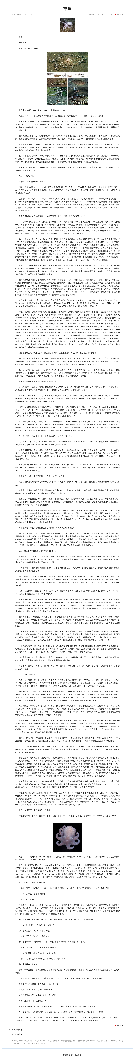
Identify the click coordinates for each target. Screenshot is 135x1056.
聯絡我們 (78, 1055)
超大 (112, 15)
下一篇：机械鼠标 (15, 1034)
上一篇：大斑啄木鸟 (16, 1030)
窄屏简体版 (92, 15)
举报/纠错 (119, 15)
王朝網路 (66, 1055)
